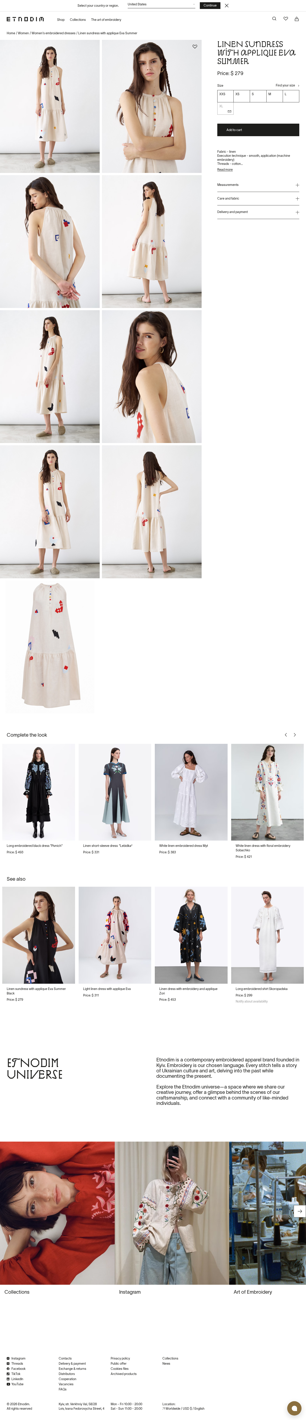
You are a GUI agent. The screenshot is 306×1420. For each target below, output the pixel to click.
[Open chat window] (294, 1408)
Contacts (65, 1358)
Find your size (285, 85)
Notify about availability (252, 1001)
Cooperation (67, 1379)
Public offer (119, 1363)
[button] (161, 5)
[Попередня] (9, 792)
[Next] (295, 734)
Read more (225, 170)
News (166, 1363)
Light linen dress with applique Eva (107, 989)
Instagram (18, 1358)
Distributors (67, 1374)
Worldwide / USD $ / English (185, 1408)
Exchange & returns (72, 1369)
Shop (61, 19)
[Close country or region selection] (226, 5)
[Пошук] (274, 19)
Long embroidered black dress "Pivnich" (34, 846)
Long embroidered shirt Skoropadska (262, 989)
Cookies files (120, 1369)
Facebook (18, 1369)
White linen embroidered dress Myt (183, 846)
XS (237, 94)
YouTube (17, 1384)
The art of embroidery (106, 19)
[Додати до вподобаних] (67, 751)
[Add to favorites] (195, 46)
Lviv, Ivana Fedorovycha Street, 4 (81, 1408)
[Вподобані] (286, 19)
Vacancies (66, 1384)
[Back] (286, 734)
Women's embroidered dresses (53, 33)
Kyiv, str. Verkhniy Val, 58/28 (78, 1404)
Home (11, 33)
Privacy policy (120, 1358)
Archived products (124, 1374)
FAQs (63, 1389)
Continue (210, 5)
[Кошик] (297, 19)
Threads (17, 1363)
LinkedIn (17, 1379)
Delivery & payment (72, 1363)
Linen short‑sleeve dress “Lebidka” (107, 846)
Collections (78, 19)
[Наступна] (67, 792)
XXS (222, 94)
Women (23, 33)
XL (221, 106)
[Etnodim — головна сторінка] (25, 19)
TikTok (15, 1374)
